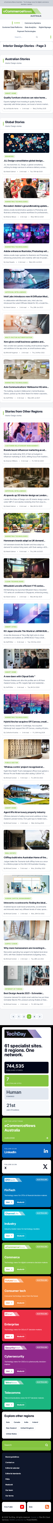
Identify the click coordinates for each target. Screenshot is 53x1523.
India (26, 1422)
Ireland (35, 1422)
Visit (7, 1202)
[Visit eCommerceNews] (18, 1247)
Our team (9, 1490)
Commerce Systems (33, 23)
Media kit (20, 1202)
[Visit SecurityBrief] (18, 1348)
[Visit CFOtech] (18, 1180)
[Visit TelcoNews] (18, 1382)
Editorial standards (13, 1473)
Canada (17, 1422)
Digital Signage (45, 27)
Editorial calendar (12, 1468)
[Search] (36, 37)
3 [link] (29, 1017)
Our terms (9, 1496)
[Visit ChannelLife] (18, 1213)
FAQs (7, 1479)
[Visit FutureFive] (18, 1281)
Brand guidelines (12, 1457)
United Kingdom (27, 1428)
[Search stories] (47, 1445)
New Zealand (11, 1428)
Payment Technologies (26, 31)
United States (11, 1434)
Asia (8, 1422)
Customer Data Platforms (12, 27)
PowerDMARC (32, 1520)
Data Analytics (30, 27)
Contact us (9, 1462)
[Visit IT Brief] (18, 1314)
